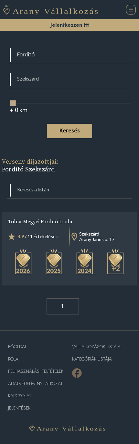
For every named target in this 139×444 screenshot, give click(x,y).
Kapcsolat (19, 396)
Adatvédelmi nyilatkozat (35, 384)
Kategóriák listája (92, 359)
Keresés (69, 131)
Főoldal (17, 347)
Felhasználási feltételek (35, 371)
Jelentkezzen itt (69, 25)
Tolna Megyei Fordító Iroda (40, 221)
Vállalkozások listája (96, 347)
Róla (13, 359)
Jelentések (19, 408)
